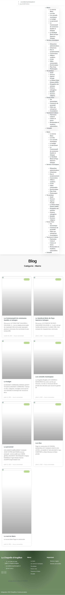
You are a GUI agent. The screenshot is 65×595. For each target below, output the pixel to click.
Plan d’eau (53, 67)
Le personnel (54, 21)
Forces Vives (50, 97)
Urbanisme (53, 48)
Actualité (49, 128)
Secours (52, 74)
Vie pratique (50, 70)
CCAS (52, 59)
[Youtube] (5, 572)
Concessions (54, 53)
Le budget (53, 19)
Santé (51, 72)
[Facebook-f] (2, 572)
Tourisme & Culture (52, 113)
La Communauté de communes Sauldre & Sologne (54, 26)
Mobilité (52, 91)
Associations (54, 235)
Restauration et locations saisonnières (54, 124)
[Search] (61, 20)
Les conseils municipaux (44, 377)
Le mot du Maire (10, 536)
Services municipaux (53, 40)
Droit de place (54, 65)
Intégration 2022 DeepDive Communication (14, 592)
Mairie (48, 7)
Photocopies (53, 193)
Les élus (52, 13)
